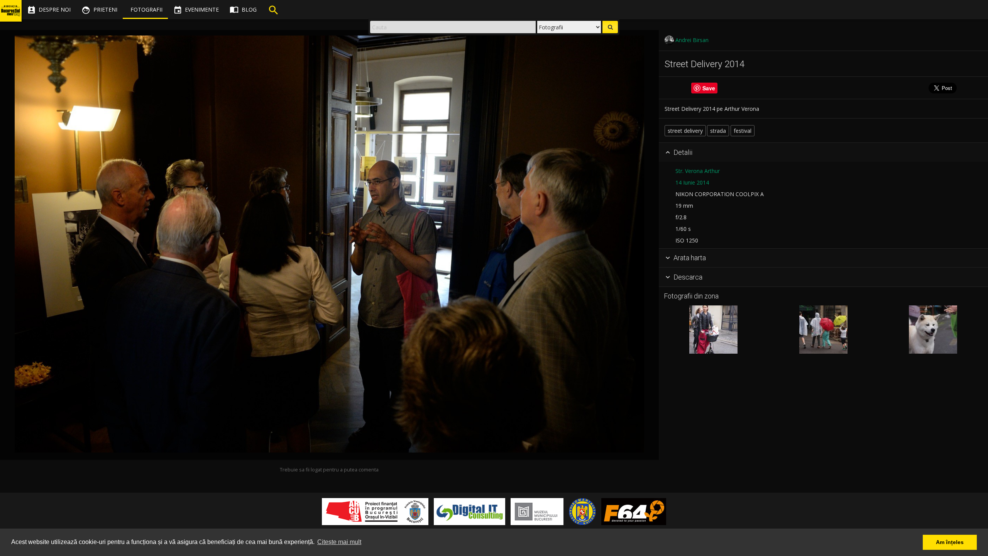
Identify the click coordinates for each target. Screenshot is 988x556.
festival (742, 130)
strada (718, 130)
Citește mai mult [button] (339, 542)
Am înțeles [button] (950, 542)
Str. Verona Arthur (697, 171)
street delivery (685, 130)
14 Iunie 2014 (692, 182)
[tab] (823, 152)
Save (708, 88)
